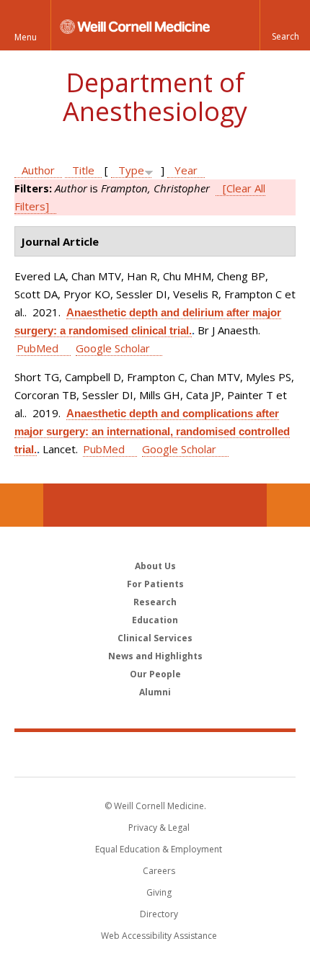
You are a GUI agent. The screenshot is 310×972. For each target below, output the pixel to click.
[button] (285, 25)
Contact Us (288, 505)
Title (83, 170)
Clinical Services (155, 638)
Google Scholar (113, 348)
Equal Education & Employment (158, 849)
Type (131, 170)
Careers (159, 871)
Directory (159, 914)
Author (38, 170)
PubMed (37, 348)
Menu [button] (25, 37)
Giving (159, 892)
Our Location (21, 505)
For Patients (155, 584)
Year (186, 170)
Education (155, 620)
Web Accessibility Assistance (159, 935)
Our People (155, 674)
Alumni (155, 692)
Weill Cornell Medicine (155, 753)
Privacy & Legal (159, 827)
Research (155, 602)
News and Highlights (155, 656)
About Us (155, 566)
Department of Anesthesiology (155, 97)
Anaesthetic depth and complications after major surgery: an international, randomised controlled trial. (152, 431)
